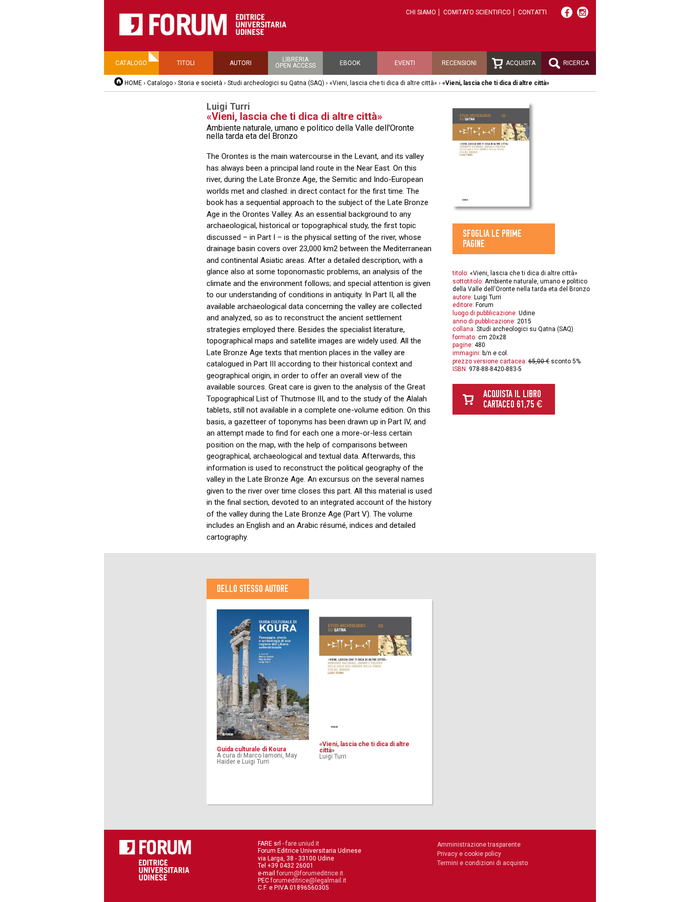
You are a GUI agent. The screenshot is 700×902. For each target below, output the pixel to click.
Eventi (405, 63)
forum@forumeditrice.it (310, 873)
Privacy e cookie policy (469, 853)
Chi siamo (421, 12)
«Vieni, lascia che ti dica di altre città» (383, 83)
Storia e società (200, 83)
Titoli (186, 63)
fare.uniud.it (302, 843)
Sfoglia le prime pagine (492, 238)
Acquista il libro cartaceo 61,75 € (512, 398)
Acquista (520, 63)
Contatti (532, 12)
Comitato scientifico (477, 12)
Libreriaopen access (295, 62)
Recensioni (459, 63)
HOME (133, 83)
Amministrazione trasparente (479, 844)
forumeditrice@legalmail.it (308, 880)
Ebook (350, 63)
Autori (241, 63)
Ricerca (575, 63)
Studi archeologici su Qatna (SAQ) (276, 83)
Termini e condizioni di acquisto (482, 863)
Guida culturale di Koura (251, 749)
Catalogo (131, 63)
